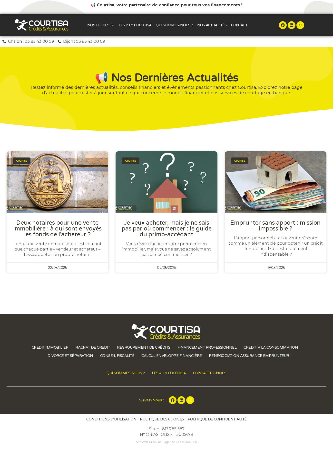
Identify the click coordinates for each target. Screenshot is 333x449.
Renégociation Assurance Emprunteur (249, 356)
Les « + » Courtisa (135, 25)
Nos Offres (98, 25)
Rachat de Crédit (92, 347)
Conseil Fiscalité (117, 356)
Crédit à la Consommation (271, 347)
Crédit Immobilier (50, 347)
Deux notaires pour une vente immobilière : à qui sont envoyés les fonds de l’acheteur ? (57, 228)
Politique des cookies (162, 419)
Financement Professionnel (207, 347)
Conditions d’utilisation (111, 419)
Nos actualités (212, 25)
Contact (239, 25)
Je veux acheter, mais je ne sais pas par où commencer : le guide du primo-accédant (167, 228)
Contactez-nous (209, 373)
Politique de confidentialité (217, 419)
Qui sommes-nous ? (174, 25)
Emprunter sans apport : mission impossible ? (275, 225)
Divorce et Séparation (70, 356)
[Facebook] (283, 25)
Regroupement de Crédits (143, 347)
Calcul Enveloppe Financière (171, 356)
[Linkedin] (291, 25)
